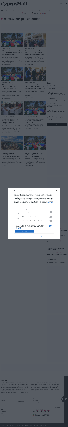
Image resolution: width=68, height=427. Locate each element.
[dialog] (34, 213)
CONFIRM (24, 231)
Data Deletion (26, 236)
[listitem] (34, 209)
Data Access (34, 236)
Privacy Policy (41, 236)
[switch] (50, 212)
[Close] (57, 191)
